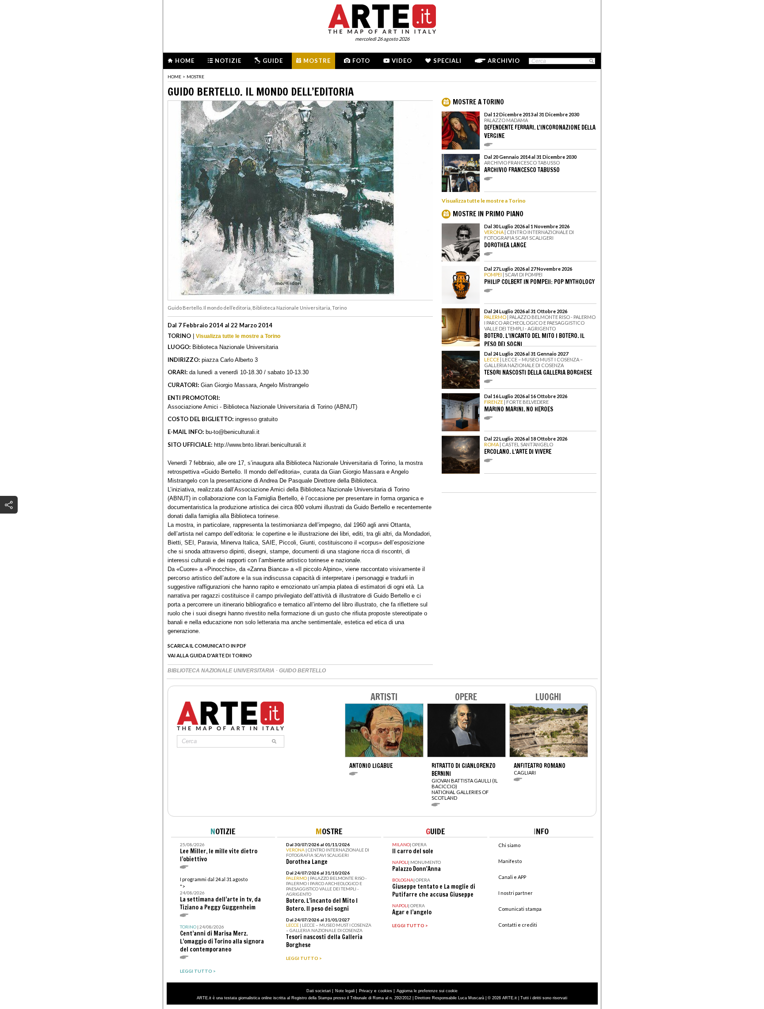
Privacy (366, 991)
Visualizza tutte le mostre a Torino (238, 336)
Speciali (447, 60)
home (174, 76)
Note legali (345, 991)
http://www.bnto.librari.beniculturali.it (260, 444)
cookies (385, 991)
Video (402, 60)
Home (185, 60)
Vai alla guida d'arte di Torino (210, 655)
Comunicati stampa (520, 909)
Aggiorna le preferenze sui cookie (427, 991)
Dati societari (318, 991)
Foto (361, 60)
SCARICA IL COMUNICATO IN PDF (207, 645)
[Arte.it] (382, 18)
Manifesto (510, 861)
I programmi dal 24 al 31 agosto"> (220, 893)
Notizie (228, 60)
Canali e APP (512, 877)
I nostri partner (515, 893)
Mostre (317, 60)
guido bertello (302, 671)
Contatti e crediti (517, 925)
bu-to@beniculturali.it (233, 432)
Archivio (504, 60)
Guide (273, 60)
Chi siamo (509, 845)
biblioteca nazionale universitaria (222, 671)
